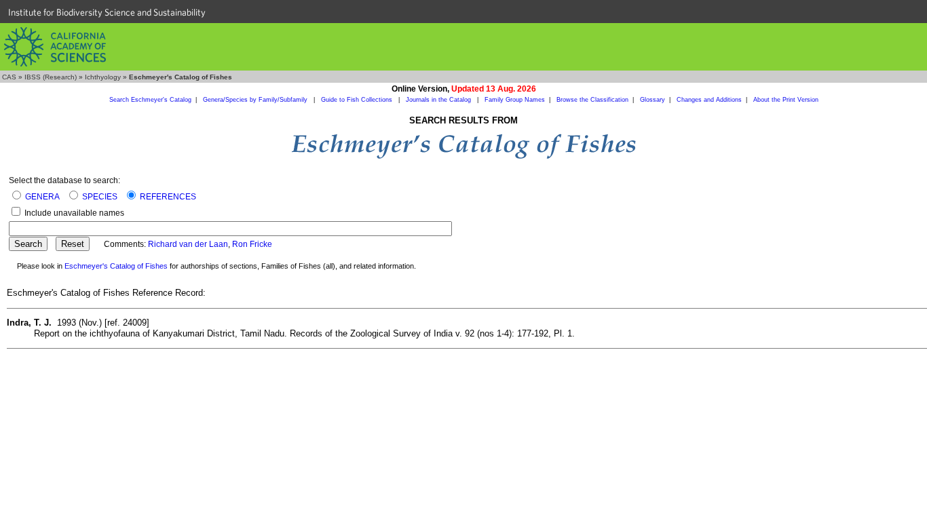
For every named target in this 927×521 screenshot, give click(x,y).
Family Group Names (515, 99)
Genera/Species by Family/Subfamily (256, 99)
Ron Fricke (252, 244)
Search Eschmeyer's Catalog (150, 99)
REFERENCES (168, 196)
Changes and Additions (709, 99)
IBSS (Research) (50, 77)
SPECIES (99, 196)
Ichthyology (103, 77)
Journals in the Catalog (439, 99)
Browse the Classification (592, 99)
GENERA (42, 196)
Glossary (652, 99)
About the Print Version (785, 99)
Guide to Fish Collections (357, 99)
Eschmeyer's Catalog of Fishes (116, 266)
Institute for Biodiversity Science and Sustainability (107, 12)
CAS (9, 77)
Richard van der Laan (188, 244)
